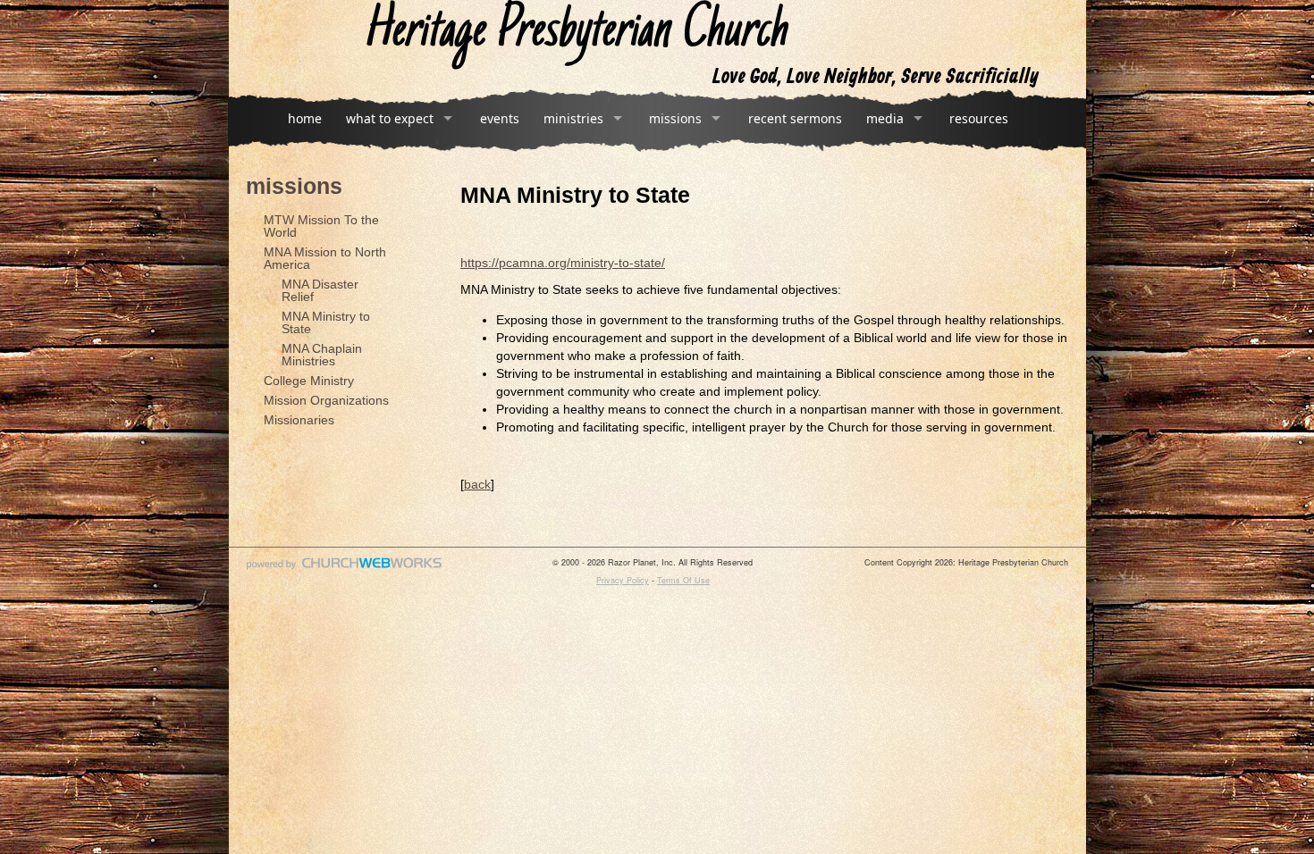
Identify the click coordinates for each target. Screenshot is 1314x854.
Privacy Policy (622, 580)
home (305, 118)
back (477, 484)
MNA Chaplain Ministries (322, 354)
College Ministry (309, 380)
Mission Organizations (326, 400)
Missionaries (299, 420)
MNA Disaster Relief (320, 290)
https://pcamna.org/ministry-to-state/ (562, 262)
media (885, 118)
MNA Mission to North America (325, 258)
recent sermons (795, 118)
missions (675, 118)
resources (978, 118)
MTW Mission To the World (321, 226)
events (499, 118)
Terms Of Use (683, 580)
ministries (573, 118)
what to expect (390, 118)
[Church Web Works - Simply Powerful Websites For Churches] (344, 568)
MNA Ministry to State (326, 322)
